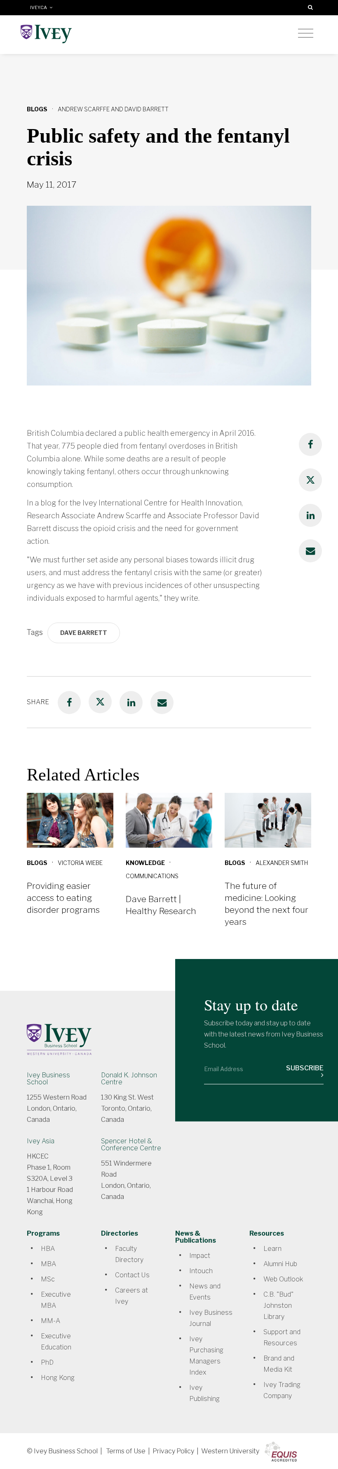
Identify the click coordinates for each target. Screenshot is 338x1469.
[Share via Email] (310, 550)
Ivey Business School (48, 1078)
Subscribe (305, 1068)
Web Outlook (283, 1279)
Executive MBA (56, 1299)
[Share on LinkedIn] (310, 515)
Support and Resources (281, 1337)
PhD (47, 1362)
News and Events (205, 1291)
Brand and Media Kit (278, 1363)
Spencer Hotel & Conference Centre (131, 1144)
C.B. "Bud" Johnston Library (278, 1305)
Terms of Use (126, 1451)
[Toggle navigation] (305, 33)
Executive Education (56, 1341)
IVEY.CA (39, 7)
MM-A (50, 1321)
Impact (199, 1256)
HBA (48, 1249)
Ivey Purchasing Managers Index (206, 1355)
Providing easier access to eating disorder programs (63, 898)
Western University (230, 1451)
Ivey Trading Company (281, 1390)
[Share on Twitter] (310, 479)
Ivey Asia (40, 1141)
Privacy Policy (173, 1451)
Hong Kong (58, 1378)
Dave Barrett (83, 632)
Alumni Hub (280, 1264)
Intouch (201, 1271)
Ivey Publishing (204, 1393)
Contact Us (132, 1275)
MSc (48, 1279)
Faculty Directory (129, 1254)
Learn (272, 1249)
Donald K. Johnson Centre (129, 1078)
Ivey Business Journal (210, 1318)
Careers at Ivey (131, 1295)
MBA (48, 1264)
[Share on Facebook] (310, 444)
